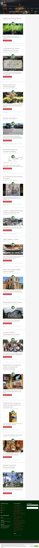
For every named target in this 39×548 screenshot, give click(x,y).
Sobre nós (32, 8)
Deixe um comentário (15, 52)
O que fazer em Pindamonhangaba (17, 204)
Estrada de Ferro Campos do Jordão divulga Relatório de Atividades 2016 (12, 405)
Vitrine (28, 8)
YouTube (3, 510)
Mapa (6, 8)
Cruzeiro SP (7, 263)
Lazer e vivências (11, 204)
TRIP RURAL (4, 4)
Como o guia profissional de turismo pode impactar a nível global (18, 529)
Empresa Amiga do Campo (18, 516)
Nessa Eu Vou (16, 8)
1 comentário (13, 370)
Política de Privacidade (17, 535)
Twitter (3, 512)
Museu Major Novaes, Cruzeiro (12, 302)
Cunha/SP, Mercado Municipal (12, 435)
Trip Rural (11, 52)
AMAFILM (36, 8)
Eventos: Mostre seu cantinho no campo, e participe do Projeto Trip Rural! (19, 513)
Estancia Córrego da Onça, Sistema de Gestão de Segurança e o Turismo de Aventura (19, 523)
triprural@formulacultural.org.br (6, 518)
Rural (19, 43)
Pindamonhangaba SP (5, 112)
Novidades (10, 8)
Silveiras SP (21, 43)
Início (3, 8)
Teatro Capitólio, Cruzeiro (11, 239)
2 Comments (14, 214)
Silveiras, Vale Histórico (10, 118)
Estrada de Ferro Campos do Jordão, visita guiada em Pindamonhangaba (12, 367)
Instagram (3, 508)
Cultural (7, 143)
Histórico (11, 43)
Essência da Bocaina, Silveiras (12, 18)
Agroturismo (8, 43)
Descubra (24, 8)
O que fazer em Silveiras (15, 43)
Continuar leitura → (7, 40)
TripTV (20, 8)
